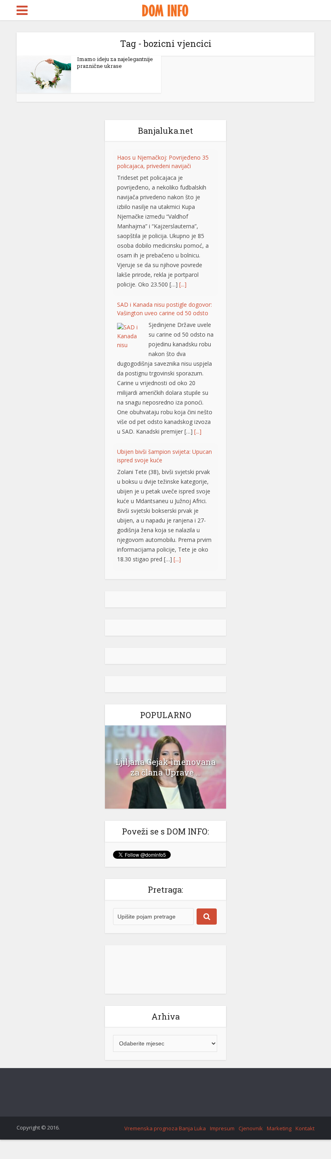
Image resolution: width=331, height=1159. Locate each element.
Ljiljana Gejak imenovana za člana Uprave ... (165, 767)
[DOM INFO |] (165, 9)
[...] (182, 261)
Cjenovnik (251, 1128)
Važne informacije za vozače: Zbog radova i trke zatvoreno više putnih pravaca (162, 564)
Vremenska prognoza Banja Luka (165, 1128)
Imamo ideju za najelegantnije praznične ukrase (115, 62)
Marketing (279, 1128)
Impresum (222, 1128)
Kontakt (304, 1128)
